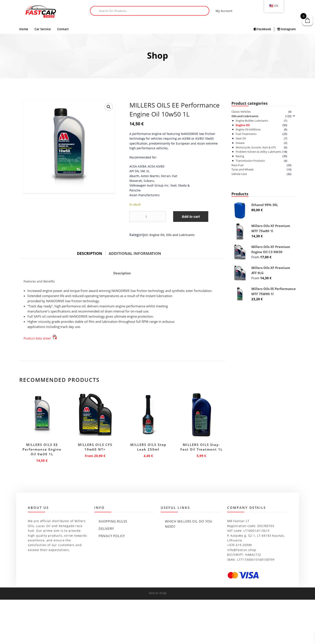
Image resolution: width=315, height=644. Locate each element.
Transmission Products (250, 161)
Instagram (288, 29)
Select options (95, 455)
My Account (224, 11)
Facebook (263, 29)
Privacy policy (112, 536)
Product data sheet (38, 338)
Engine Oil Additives (248, 129)
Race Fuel (237, 165)
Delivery (106, 528)
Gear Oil (241, 138)
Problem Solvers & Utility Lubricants (258, 152)
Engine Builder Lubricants (252, 121)
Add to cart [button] (42, 460)
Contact (63, 29)
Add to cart (191, 216)
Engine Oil (157, 235)
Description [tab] (89, 253)
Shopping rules (113, 521)
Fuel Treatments (246, 134)
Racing (240, 156)
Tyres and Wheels (242, 169)
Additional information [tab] (135, 253)
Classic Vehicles (241, 112)
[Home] (40, 12)
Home (23, 29)
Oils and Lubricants (180, 235)
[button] (109, 107)
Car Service (42, 29)
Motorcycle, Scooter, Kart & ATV (256, 147)
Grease (240, 143)
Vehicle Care (239, 174)
